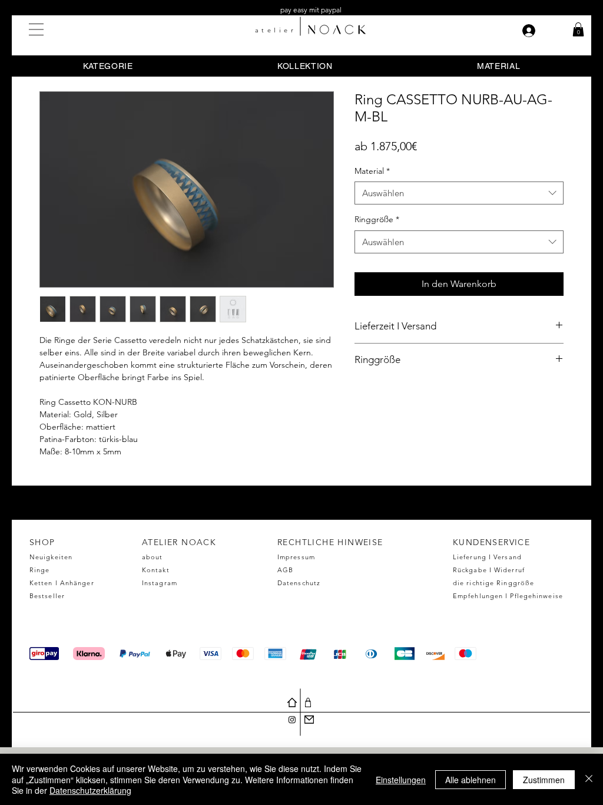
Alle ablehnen (470, 780)
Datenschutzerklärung (90, 790)
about (152, 557)
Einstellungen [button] (401, 780)
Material (372, 171)
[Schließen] (589, 779)
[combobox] (459, 193)
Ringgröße (376, 219)
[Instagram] (292, 719)
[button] (36, 29)
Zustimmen (544, 780)
